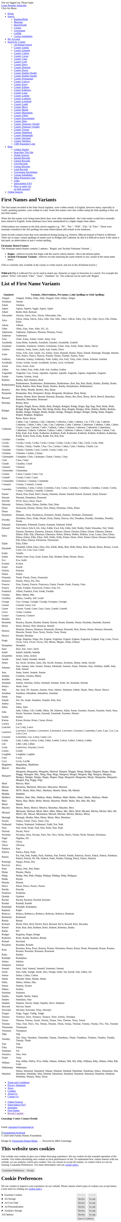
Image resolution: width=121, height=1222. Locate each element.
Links (17, 180)
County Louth (21, 104)
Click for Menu (9, 8)
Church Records (22, 160)
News (10, 1088)
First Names (14, 1110)
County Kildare (21, 87)
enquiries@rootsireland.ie (21, 1127)
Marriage (18, 22)
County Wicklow (22, 141)
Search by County (17, 42)
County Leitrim (21, 95)
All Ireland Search (23, 44)
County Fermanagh (23, 78)
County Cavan (21, 56)
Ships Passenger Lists (24, 177)
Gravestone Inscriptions (25, 172)
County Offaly (21, 115)
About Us (12, 1093)
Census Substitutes (23, 36)
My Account (14, 39)
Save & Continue (85, 1218)
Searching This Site (23, 152)
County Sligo (20, 121)
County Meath (21, 110)
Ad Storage (10, 1198)
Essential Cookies (13, 1195)
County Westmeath (23, 135)
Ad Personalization (13, 1206)
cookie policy (35, 1189)
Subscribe (21, 5)
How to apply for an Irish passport (22, 187)
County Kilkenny (22, 90)
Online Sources (21, 155)
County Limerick (22, 98)
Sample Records (22, 158)
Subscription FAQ (23, 183)
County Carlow (21, 53)
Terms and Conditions (18, 1082)
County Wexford (22, 138)
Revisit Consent (15, 1113)
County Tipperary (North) (27, 124)
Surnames (12, 1107)
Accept (30, 1170)
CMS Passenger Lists (24, 143)
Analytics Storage (13, 1210)
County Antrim (21, 47)
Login (4, 5)
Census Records (22, 166)
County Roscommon (24, 118)
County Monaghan (23, 112)
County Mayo (21, 107)
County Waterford (23, 132)
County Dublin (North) (25, 73)
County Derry (21, 64)
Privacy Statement (17, 1085)
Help (10, 146)
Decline (81, 1195)
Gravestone (19, 30)
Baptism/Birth (21, 19)
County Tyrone (21, 129)
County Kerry (21, 84)
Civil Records (21, 163)
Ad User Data (11, 1202)
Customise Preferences (13, 1170)
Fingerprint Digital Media (24, 1141)
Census (17, 27)
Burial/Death (20, 25)
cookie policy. (72, 1164)
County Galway (22, 81)
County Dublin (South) (25, 76)
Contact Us (13, 1096)
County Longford (22, 101)
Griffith (17, 33)
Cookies (12, 1091)
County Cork (20, 61)
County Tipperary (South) (27, 127)
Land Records (21, 169)
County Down (21, 70)
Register (12, 5)
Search (11, 16)
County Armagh (22, 50)
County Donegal (22, 67)
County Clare (20, 59)
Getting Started (21, 149)
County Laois (20, 93)
